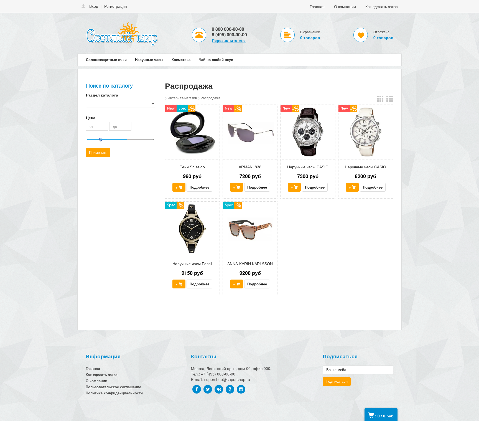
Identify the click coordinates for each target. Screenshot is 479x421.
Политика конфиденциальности (114, 392)
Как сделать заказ (381, 6)
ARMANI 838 (250, 167)
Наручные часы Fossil (192, 264)
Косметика (181, 59)
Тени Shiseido (192, 167)
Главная (317, 6)
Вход (93, 6)
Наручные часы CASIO (307, 167)
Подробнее (199, 187)
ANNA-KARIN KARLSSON (250, 264)
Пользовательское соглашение (113, 386)
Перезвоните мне (229, 40)
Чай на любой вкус (216, 59)
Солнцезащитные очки (106, 59)
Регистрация (115, 6)
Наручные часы (149, 59)
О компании (345, 6)
